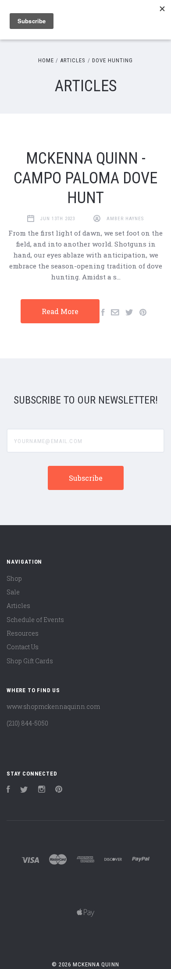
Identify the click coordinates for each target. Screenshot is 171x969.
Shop (14, 578)
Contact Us (23, 647)
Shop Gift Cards (30, 661)
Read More (60, 311)
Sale (13, 592)
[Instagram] (41, 790)
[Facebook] (8, 790)
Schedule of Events (35, 619)
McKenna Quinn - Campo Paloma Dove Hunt (85, 178)
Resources (23, 633)
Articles (18, 605)
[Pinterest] (58, 790)
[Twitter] (24, 790)
